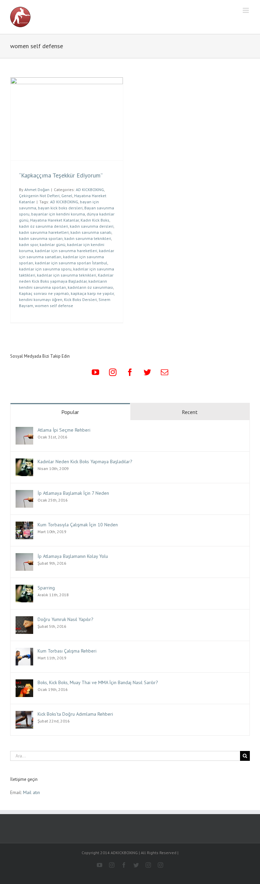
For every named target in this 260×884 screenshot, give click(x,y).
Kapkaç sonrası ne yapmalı (44, 293)
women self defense (54, 305)
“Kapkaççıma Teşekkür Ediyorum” (61, 175)
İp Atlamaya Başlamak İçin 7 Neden (73, 493)
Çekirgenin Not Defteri (39, 195)
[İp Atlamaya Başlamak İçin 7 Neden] (24, 494)
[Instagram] (113, 372)
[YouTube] (95, 372)
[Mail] (164, 372)
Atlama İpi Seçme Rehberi (64, 430)
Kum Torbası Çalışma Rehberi (67, 651)
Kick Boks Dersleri (80, 299)
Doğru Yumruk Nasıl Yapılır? (65, 619)
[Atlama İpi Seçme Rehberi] (24, 431)
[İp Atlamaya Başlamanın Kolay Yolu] (24, 557)
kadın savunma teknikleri (87, 238)
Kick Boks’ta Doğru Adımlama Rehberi (75, 714)
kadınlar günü (52, 244)
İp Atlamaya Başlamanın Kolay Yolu (73, 556)
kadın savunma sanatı (90, 232)
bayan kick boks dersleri (60, 207)
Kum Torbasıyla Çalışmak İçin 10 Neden (78, 525)
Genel (66, 195)
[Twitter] (147, 372)
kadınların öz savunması (90, 287)
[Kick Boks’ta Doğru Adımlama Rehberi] (24, 715)
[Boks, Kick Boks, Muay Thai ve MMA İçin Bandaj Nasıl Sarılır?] (24, 683)
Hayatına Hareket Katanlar (54, 220)
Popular (70, 412)
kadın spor (28, 244)
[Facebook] (130, 372)
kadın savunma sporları (41, 238)
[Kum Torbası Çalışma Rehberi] (24, 651)
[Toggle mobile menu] (246, 10)
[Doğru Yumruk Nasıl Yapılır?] (24, 620)
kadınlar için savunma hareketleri (66, 250)
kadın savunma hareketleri (44, 232)
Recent (190, 412)
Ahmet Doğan (36, 189)
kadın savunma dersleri (91, 226)
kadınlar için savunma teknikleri (66, 275)
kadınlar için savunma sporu (45, 268)
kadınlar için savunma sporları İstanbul (71, 262)
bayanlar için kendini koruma (58, 214)
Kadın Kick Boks (95, 220)
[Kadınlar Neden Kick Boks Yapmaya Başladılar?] (24, 462)
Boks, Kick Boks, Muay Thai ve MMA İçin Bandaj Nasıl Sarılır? (98, 682)
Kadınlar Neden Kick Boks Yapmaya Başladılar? (85, 461)
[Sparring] (24, 588)
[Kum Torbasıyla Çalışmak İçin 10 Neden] (24, 525)
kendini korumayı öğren (40, 299)
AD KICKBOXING (90, 189)
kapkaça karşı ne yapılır (92, 293)
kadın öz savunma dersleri (43, 226)
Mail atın (31, 792)
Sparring (46, 588)
